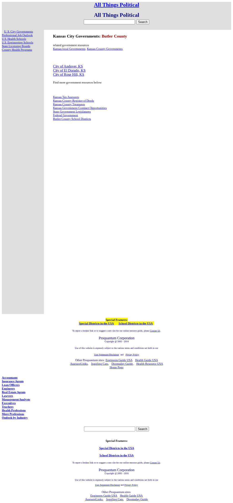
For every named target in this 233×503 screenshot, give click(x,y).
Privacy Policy (131, 485)
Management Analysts (16, 399)
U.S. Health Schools (14, 38)
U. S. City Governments (18, 31)
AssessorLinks (79, 363)
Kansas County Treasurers (69, 104)
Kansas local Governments (69, 48)
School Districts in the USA (136, 323)
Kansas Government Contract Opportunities (80, 108)
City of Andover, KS (68, 66)
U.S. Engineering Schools (17, 42)
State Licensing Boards (16, 46)
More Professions (13, 414)
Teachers (7, 406)
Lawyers (7, 395)
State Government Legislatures (72, 111)
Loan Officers (11, 385)
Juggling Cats (99, 363)
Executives (9, 403)
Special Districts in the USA (96, 323)
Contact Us (155, 330)
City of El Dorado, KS (69, 70)
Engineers (8, 388)
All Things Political (116, 5)
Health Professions (14, 410)
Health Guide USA (146, 360)
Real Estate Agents (13, 392)
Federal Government (65, 115)
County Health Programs (17, 49)
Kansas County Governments (105, 48)
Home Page (117, 367)
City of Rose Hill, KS (68, 74)
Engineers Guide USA (119, 360)
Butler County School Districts (72, 119)
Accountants (10, 377)
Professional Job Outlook (17, 35)
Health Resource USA (149, 363)
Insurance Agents (13, 381)
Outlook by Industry (15, 417)
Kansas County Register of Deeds (73, 100)
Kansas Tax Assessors (66, 97)
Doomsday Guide (122, 363)
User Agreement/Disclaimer (107, 485)
